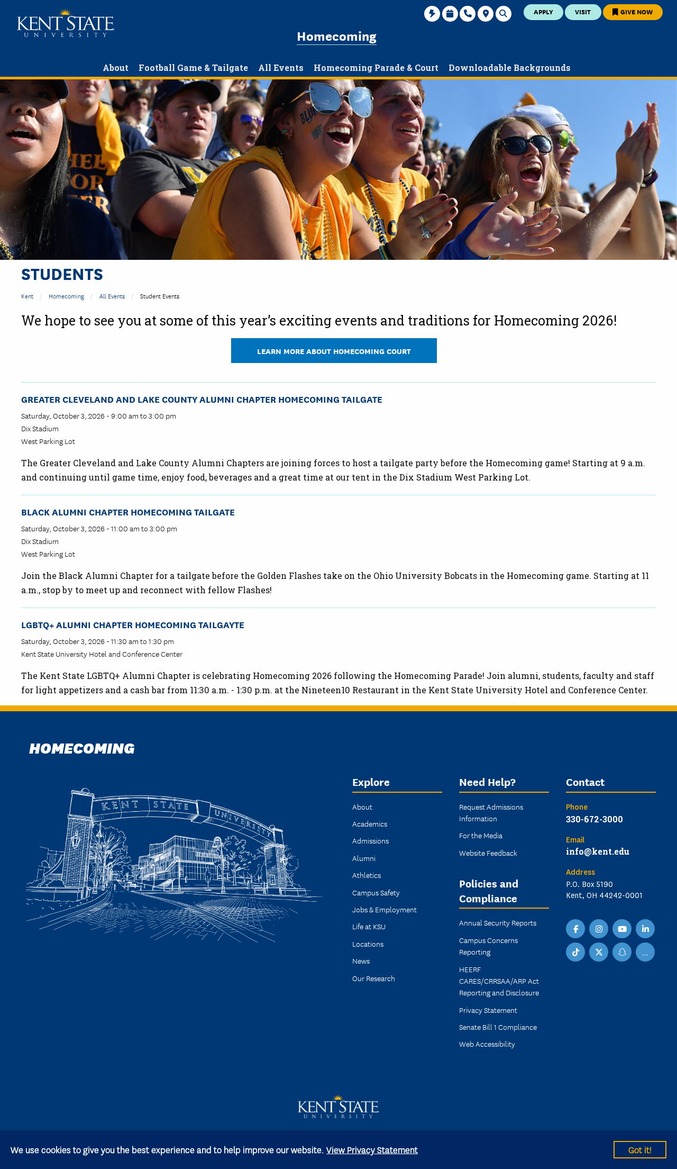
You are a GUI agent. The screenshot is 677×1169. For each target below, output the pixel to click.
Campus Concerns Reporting (488, 945)
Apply (543, 11)
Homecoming (337, 35)
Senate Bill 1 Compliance (498, 1026)
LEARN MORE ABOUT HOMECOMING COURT (334, 351)
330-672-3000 (594, 818)
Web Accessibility (487, 1043)
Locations (367, 943)
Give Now (636, 11)
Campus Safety (376, 892)
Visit (583, 11)
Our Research (373, 978)
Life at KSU (369, 926)
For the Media (480, 835)
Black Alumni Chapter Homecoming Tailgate (128, 511)
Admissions (370, 840)
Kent (27, 296)
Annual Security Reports (497, 922)
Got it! (640, 1149)
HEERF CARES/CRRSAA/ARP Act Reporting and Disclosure (499, 981)
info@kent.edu (597, 851)
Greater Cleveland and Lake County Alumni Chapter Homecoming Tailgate (201, 398)
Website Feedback (488, 852)
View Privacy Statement (372, 1149)
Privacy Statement (488, 1010)
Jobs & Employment (384, 909)
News (361, 960)
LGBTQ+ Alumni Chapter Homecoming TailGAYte (132, 624)
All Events (112, 296)
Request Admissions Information (491, 812)
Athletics (366, 875)
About (362, 806)
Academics (369, 823)
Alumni (364, 858)
